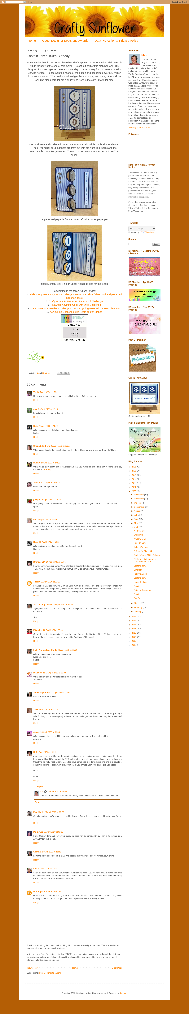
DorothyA (38, 891)
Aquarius (37, 482)
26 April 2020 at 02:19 (53, 832)
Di (34, 752)
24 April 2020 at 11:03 (50, 732)
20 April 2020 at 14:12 (50, 463)
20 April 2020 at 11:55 (46, 392)
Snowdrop (138, 535)
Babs (35, 542)
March (137, 603)
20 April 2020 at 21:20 (50, 582)
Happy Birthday (141, 582)
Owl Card (138, 598)
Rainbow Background (143, 590)
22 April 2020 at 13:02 (48, 709)
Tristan (36, 582)
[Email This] (58, 373)
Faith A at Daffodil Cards (45, 650)
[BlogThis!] (60, 373)
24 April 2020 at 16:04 (46, 752)
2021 (134, 487)
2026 (134, 467)
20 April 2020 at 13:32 (48, 426)
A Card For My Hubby (143, 551)
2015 (134, 633)
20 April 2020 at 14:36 (51, 499)
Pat (35, 519)
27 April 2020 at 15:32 (51, 852)
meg (35, 409)
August (137, 511)
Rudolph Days (140, 543)
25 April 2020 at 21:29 (54, 812)
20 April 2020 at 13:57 (60, 446)
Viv (34, 392)
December (139, 494)
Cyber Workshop (141, 547)
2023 (134, 479)
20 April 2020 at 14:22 (52, 482)
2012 (134, 645)
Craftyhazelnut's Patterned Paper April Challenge (76, 301)
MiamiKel (37, 630)
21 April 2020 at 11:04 (67, 650)
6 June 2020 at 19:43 (53, 891)
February (138, 607)
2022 (134, 483)
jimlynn (36, 499)
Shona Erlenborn (41, 446)
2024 (134, 475)
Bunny (36, 463)
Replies (40, 786)
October (138, 503)
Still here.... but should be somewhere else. (145, 560)
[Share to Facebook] (65, 373)
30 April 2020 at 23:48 (47, 868)
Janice (36, 732)
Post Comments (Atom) (50, 973)
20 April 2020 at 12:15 (48, 409)
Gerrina (37, 852)
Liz (41, 791)
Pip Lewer (38, 832)
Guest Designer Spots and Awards (65, 40)
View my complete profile (139, 127)
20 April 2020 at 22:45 (53, 630)
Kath (35, 426)
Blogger (123, 993)
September (139, 507)
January (138, 611)
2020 (134, 491)
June (136, 519)
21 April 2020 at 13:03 (56, 673)
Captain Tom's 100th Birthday (147, 555)
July (136, 515)
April (136, 527)
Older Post (116, 968)
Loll (35, 868)
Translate (149, 232)
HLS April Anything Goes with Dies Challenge (76, 304)
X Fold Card (139, 531)
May (136, 523)
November (139, 498)
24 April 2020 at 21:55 (57, 791)
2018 (134, 620)
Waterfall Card (140, 539)
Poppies (137, 586)
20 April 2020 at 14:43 (47, 519)
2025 (134, 471)
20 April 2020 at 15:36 (56, 562)
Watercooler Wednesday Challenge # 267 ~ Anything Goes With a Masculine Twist (75, 308)
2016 (134, 628)
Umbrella (138, 570)
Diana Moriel (39, 673)
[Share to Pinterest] (68, 373)
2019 (134, 616)
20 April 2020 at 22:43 (63, 604)
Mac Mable (38, 812)
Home (32, 40)
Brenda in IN (39, 562)
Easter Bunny (140, 566)
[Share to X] (63, 373)
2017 (134, 624)
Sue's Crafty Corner (43, 604)
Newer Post (32, 968)
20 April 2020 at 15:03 (49, 542)
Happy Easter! (140, 574)
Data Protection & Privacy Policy (116, 40)
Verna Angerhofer (41, 692)
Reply (36, 400)
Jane (35, 709)
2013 (134, 641)
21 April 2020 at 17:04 (61, 692)
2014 (134, 637)
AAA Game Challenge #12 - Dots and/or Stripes (76, 312)
